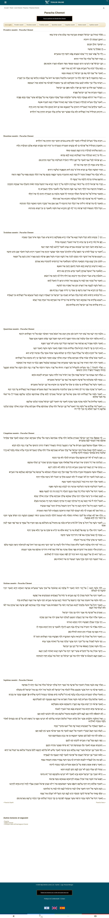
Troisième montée (44, 24)
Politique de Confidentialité (51, 898)
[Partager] (104, 7)
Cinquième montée (70, 24)
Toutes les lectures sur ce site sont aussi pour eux (54, 892)
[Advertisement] (54, 124)
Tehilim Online (57, 2)
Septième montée (93, 24)
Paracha (6, 821)
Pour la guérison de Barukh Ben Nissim (54, 18)
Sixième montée (82, 24)
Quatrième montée (57, 24)
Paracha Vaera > (101, 802)
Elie (58, 884)
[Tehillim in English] (54, 908)
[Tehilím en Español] (62, 908)
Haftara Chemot (8, 822)
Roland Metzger (68, 884)
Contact (62, 898)
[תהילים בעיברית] (46, 908)
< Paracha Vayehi (8, 802)
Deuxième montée (31, 24)
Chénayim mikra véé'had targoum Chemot (16, 824)
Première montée (19, 24)
